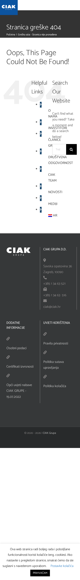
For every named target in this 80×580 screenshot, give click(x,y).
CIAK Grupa (49, 433)
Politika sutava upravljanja (53, 365)
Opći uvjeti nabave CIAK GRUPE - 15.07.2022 (19, 391)
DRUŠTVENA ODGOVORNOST (60, 160)
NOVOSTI (55, 192)
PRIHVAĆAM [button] (40, 573)
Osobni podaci (16, 348)
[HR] (50, 215)
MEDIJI (52, 204)
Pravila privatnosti (55, 343)
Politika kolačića (54, 386)
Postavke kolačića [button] (62, 566)
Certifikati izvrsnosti (19, 367)
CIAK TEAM (52, 177)
